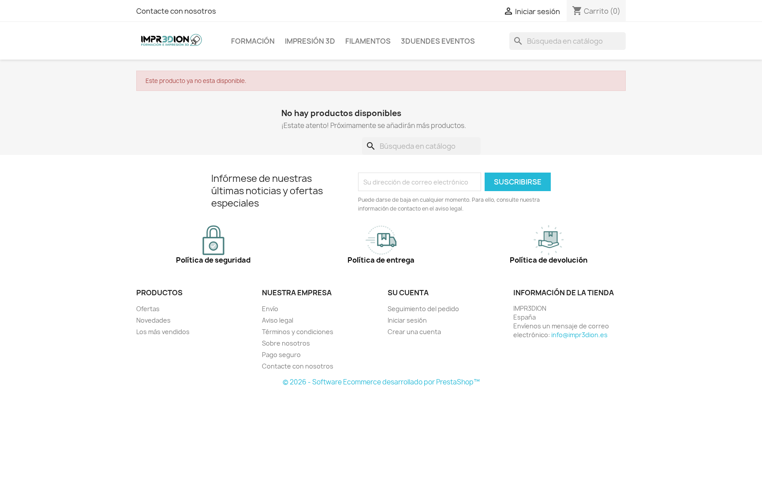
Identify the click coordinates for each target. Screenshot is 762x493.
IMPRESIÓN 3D (310, 41)
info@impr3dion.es (579, 335)
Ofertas (148, 309)
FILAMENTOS (368, 41)
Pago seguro (281, 354)
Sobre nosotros (286, 343)
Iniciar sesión (407, 320)
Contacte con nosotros (176, 11)
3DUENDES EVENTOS (438, 41)
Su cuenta (408, 292)
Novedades (153, 320)
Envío (270, 309)
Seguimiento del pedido (423, 309)
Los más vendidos (163, 331)
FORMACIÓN (253, 41)
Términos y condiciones (297, 331)
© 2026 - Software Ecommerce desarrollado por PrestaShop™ (381, 382)
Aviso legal (277, 320)
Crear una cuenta (414, 331)
